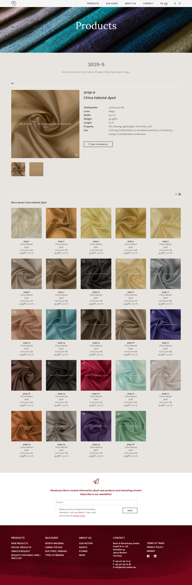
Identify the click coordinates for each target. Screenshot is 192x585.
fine (111, 126)
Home (64, 72)
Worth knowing (54, 543)
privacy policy (79, 515)
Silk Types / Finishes (56, 551)
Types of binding (54, 555)
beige (111, 111)
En (165, 3)
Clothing (113, 130)
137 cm (112, 115)
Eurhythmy (166, 130)
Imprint (151, 551)
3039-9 (127, 72)
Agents (83, 547)
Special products (21, 547)
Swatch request (20, 551)
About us (130, 3)
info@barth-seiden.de (125, 567)
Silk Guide (112, 3)
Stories (83, 551)
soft (150, 126)
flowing (117, 126)
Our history (86, 543)
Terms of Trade (155, 543)
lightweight (128, 126)
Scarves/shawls (125, 134)
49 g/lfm (113, 118)
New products (19, 543)
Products (93, 3)
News (82, 555)
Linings (112, 134)
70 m (111, 122)
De (161, 3)
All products (74, 72)
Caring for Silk (53, 547)
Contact (148, 3)
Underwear (140, 134)
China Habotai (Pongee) (92, 72)
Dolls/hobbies (126, 130)
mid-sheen (141, 126)
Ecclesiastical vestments (146, 130)
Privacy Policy (155, 547)
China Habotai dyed (113, 72)
